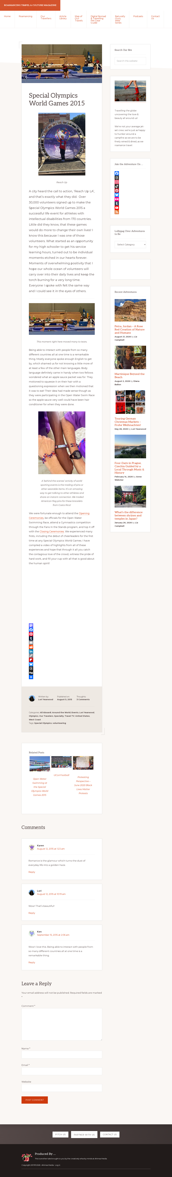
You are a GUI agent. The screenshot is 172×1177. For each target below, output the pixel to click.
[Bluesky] (62, 664)
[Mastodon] (62, 625)
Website (26, 1081)
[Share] (62, 677)
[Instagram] (130, 182)
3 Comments (83, 699)
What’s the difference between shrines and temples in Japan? (129, 515)
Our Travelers (46, 716)
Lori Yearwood (86, 712)
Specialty (59, 716)
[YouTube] (130, 208)
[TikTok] (130, 186)
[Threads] (62, 668)
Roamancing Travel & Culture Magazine (30, 5)
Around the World (61, 712)
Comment (28, 1006)
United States (82, 716)
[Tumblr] (62, 638)
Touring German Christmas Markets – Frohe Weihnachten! (128, 422)
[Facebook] (62, 630)
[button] (168, 15)
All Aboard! (45, 712)
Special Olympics (43, 723)
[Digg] (62, 673)
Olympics (33, 716)
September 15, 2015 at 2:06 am (53, 935)
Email (26, 1065)
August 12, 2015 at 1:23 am (51, 849)
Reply (31, 872)
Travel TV (69, 716)
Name (26, 1048)
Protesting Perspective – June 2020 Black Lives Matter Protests (83, 785)
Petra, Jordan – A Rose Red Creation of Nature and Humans (130, 329)
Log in (57, 1165)
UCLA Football (61, 775)
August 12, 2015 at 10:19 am (51, 894)
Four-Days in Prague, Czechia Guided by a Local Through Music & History (129, 468)
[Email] (62, 642)
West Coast (35, 719)
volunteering (59, 723)
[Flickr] (130, 199)
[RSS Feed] (130, 212)
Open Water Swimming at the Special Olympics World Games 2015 (39, 787)
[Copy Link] (62, 655)
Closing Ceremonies (52, 531)
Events (74, 712)
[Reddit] (62, 647)
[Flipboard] (62, 660)
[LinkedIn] (62, 651)
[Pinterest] (62, 634)
